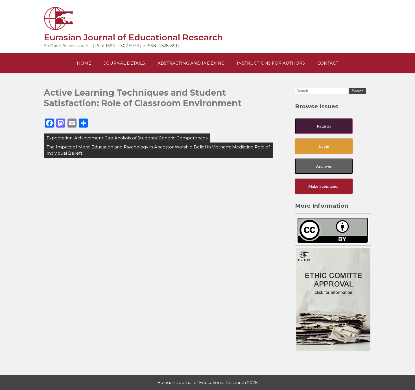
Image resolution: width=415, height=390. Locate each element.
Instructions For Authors (271, 63)
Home (84, 63)
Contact (327, 63)
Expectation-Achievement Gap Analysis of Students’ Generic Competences (127, 138)
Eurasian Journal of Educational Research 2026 (207, 382)
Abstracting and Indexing (191, 63)
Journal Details (124, 63)
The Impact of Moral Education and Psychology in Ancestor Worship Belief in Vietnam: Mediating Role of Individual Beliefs (158, 150)
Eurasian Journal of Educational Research (133, 37)
